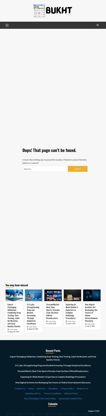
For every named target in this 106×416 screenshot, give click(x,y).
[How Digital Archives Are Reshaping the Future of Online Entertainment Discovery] (92, 295)
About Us (41, 388)
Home (31, 388)
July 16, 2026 (71, 323)
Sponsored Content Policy (70, 398)
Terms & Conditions (52, 393)
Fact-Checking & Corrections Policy (40, 398)
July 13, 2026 (90, 326)
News (29, 298)
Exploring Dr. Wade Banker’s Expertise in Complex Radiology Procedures (72, 311)
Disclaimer (53, 388)
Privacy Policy (67, 388)
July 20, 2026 (52, 323)
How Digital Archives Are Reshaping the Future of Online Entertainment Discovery (91, 312)
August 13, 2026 (33, 329)
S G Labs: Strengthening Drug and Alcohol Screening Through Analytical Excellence (33, 314)
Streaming (50, 298)
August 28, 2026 (14, 332)
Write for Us (82, 388)
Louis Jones (13, 329)
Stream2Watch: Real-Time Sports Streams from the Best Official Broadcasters (53, 311)
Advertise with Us (33, 393)
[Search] (97, 25)
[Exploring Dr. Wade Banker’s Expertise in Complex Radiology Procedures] (72, 295)
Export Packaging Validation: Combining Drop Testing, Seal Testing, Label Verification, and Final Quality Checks (14, 315)
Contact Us (20, 388)
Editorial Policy (71, 393)
